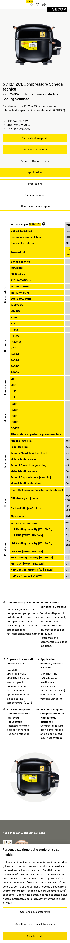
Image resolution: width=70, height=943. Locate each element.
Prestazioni (35, 183)
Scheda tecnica (35, 195)
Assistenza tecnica (35, 149)
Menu (4, 4)
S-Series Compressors (35, 161)
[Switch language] (44, 4)
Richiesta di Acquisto (35, 138)
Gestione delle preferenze (35, 912)
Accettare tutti (35, 936)
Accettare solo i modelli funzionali (35, 924)
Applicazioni (35, 172)
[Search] (38, 4)
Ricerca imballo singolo (35, 206)
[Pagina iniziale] (57, 9)
